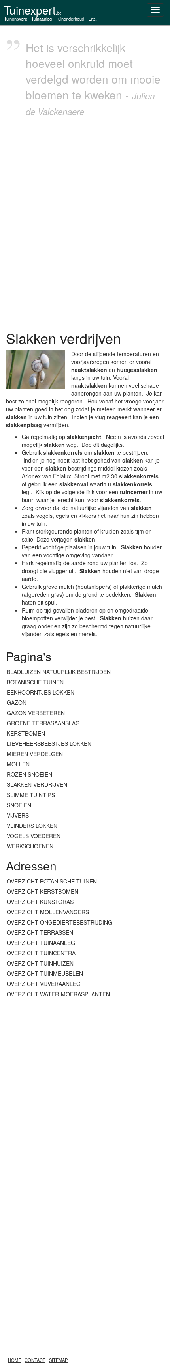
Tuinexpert (33, 10)
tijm (140, 531)
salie (27, 539)
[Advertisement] (85, 221)
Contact (35, 1360)
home (14, 1360)
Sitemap (58, 1360)
